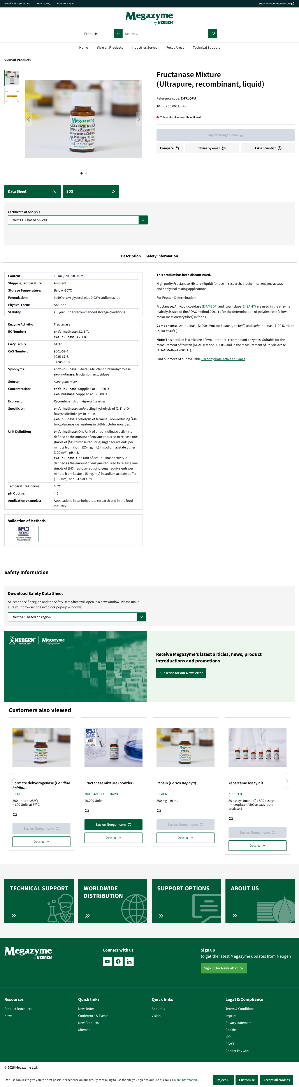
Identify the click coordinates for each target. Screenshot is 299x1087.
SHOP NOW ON (275, 3)
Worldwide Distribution (17, 3)
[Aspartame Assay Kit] (258, 747)
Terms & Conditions (239, 1008)
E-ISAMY (249, 306)
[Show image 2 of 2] (86, 173)
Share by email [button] (209, 148)
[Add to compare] (14, 814)
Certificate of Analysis (24, 212)
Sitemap (84, 1029)
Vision (156, 1015)
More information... (186, 1080)
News (8, 1015)
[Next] (139, 119)
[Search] (212, 33)
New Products (88, 1022)
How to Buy (43, 3)
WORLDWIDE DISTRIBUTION (103, 892)
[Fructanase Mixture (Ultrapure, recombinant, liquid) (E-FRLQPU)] (83, 119)
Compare (167, 148)
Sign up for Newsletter (221, 968)
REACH (230, 1043)
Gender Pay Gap (237, 1050)
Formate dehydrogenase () (41, 785)
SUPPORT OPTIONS (183, 888)
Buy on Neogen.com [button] (111, 824)
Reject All (223, 1080)
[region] (73, 123)
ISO (228, 1036)
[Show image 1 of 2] (81, 173)
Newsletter (86, 1008)
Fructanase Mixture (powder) (109, 783)
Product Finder (65, 3)
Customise (247, 1080)
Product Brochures (18, 1008)
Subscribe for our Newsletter (181, 673)
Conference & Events (93, 1015)
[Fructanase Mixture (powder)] (113, 747)
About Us (158, 1008)
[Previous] (28, 119)
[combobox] (165, 33)
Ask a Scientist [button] (265, 148)
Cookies (231, 1029)
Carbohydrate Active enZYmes (223, 359)
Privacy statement (238, 1022)
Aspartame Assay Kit (246, 783)
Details (38, 841)
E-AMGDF (209, 306)
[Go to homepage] (149, 18)
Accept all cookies (277, 1080)
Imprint (230, 1015)
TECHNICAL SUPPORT (39, 888)
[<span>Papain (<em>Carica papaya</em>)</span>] (186, 747)
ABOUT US (245, 888)
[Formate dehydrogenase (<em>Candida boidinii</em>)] (41, 747)
